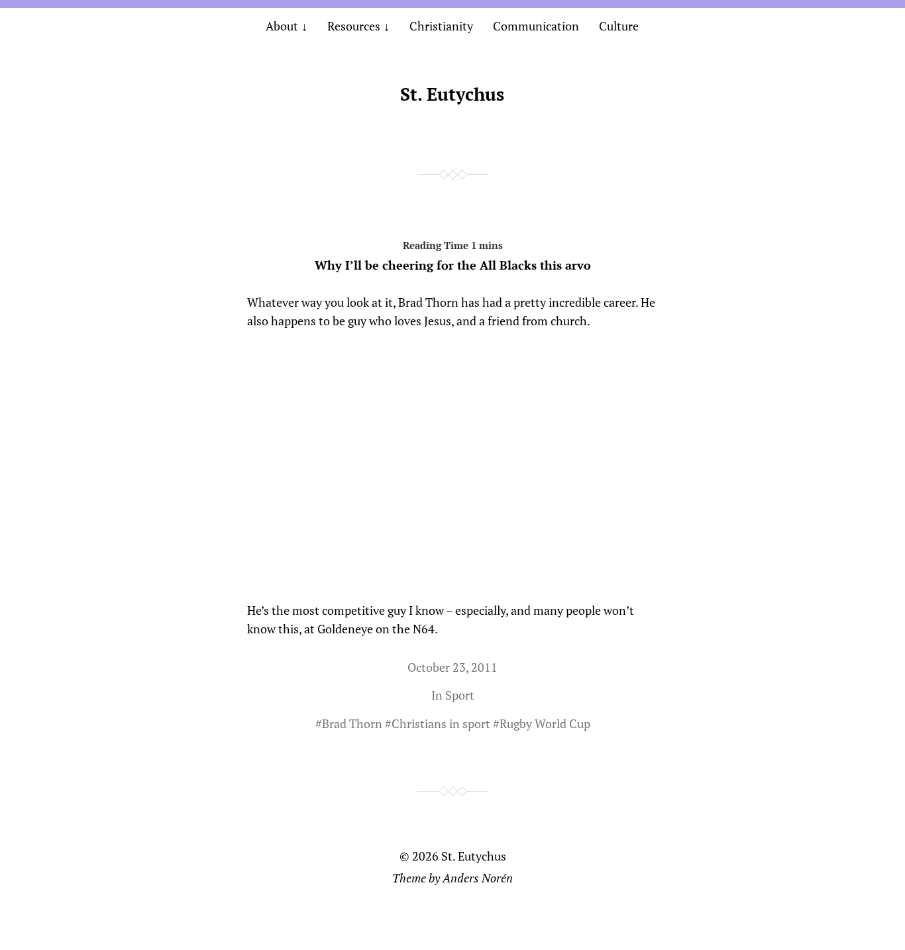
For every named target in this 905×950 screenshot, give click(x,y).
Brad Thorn (352, 723)
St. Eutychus (452, 94)
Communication (536, 26)
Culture (619, 26)
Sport (459, 695)
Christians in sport (441, 723)
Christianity (441, 26)
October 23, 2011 (452, 667)
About (282, 26)
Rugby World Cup (545, 723)
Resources (353, 26)
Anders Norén (478, 878)
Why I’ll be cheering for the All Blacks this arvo (453, 265)
